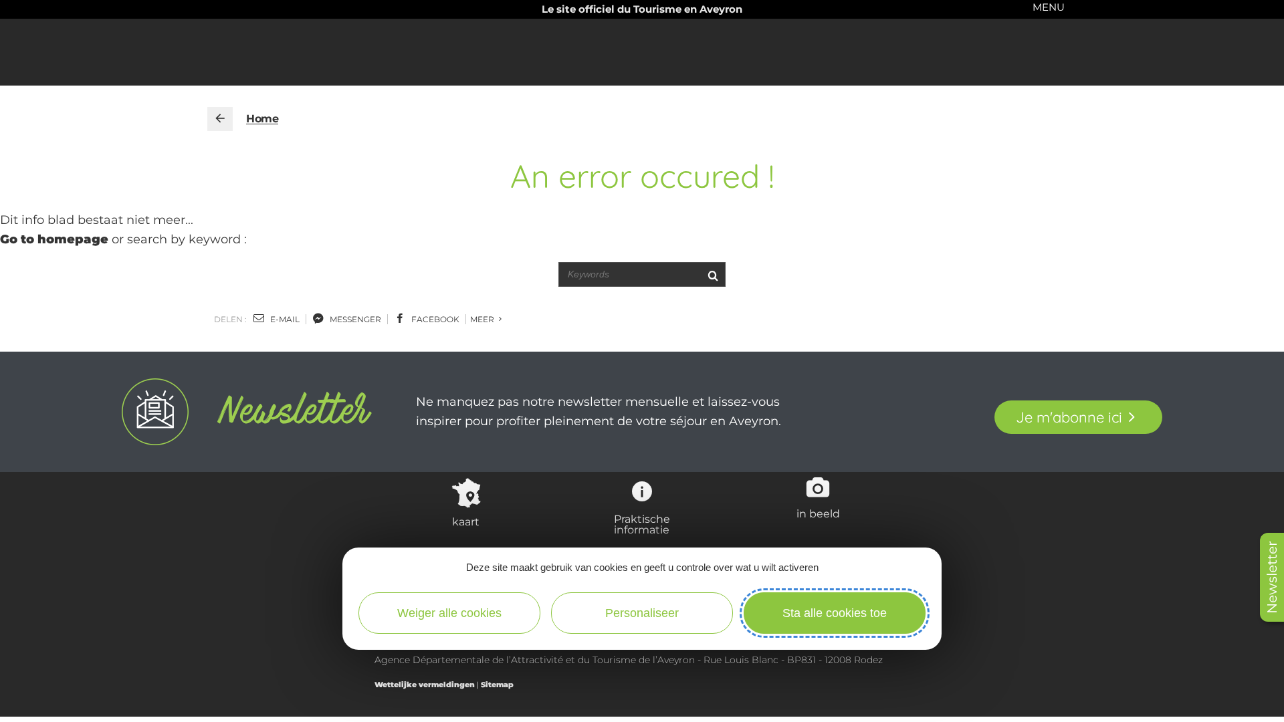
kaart (465, 521)
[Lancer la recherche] (712, 274)
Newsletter (1272, 577)
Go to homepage (54, 239)
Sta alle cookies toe (834, 613)
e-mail (284, 319)
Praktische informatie (642, 524)
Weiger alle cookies (449, 613)
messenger (354, 319)
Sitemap (497, 684)
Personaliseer (642, 613)
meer (483, 319)
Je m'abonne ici (1069, 417)
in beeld (818, 513)
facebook (434, 319)
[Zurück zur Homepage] (220, 119)
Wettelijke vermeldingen (424, 684)
